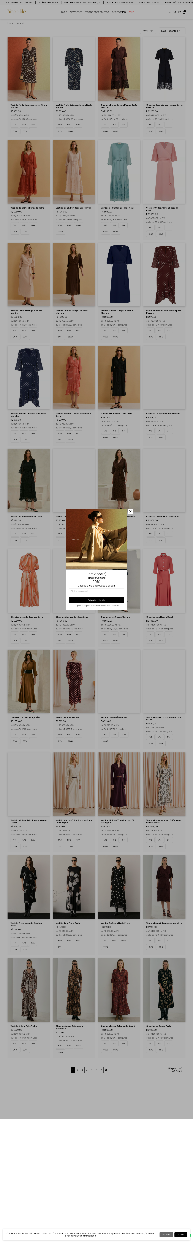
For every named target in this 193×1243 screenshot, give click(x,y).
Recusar (166, 1234)
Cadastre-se (96, 599)
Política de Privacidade (84, 1235)
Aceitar (180, 1234)
